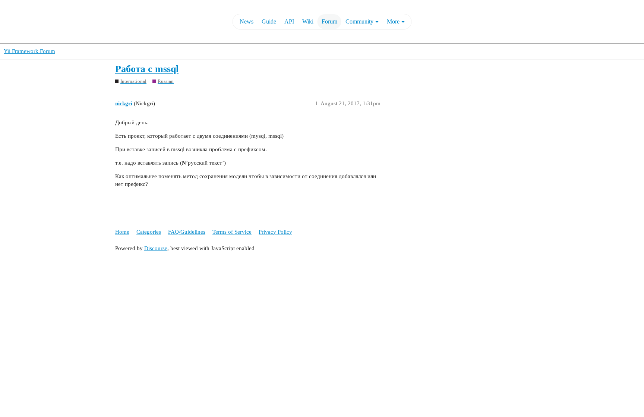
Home (122, 232)
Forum (329, 21)
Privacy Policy (275, 232)
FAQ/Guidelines (186, 232)
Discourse (155, 248)
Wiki (307, 21)
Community (360, 21)
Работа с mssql (147, 68)
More (394, 21)
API (289, 21)
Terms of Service (232, 232)
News (246, 21)
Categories (148, 232)
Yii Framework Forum (29, 51)
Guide (269, 21)
